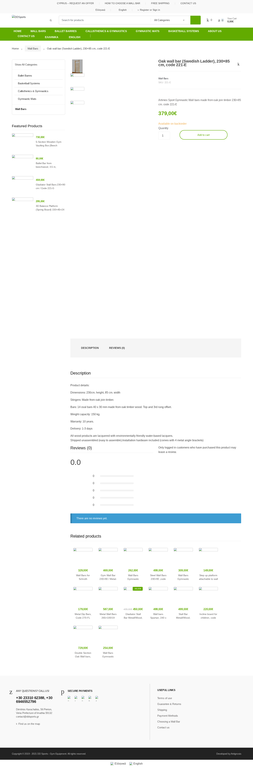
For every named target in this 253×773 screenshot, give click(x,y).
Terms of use (164, 698)
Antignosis (236, 753)
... (89, 35)
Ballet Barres (66, 31)
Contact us (26, 36)
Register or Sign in (150, 9)
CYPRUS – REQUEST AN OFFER (75, 3)
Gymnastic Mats (147, 31)
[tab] (90, 347)
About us (215, 31)
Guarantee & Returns (169, 704)
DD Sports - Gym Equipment (51, 753)
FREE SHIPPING (160, 3)
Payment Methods (167, 715)
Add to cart (203, 134)
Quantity (163, 128)
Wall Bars (38, 31)
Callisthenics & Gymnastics (106, 31)
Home (18, 31)
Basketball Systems (183, 31)
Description (90, 347)
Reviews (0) (117, 347)
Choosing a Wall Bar (168, 721)
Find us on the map (29, 723)
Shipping (162, 709)
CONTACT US (188, 3)
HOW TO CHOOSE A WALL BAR (122, 3)
